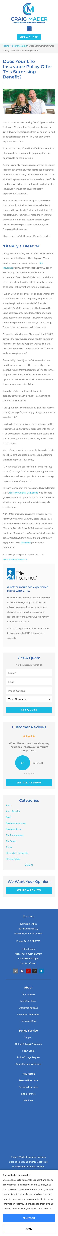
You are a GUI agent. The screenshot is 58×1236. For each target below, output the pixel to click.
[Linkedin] (41, 971)
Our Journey (28, 994)
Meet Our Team (28, 1000)
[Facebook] (22, 971)
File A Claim (28, 1050)
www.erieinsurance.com (15, 559)
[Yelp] (28, 971)
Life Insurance (28, 1093)
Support (28, 1037)
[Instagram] (34, 971)
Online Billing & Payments (28, 1043)
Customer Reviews (28, 1007)
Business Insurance (28, 1086)
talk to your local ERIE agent (23, 492)
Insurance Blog (19, 45)
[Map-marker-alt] (15, 971)
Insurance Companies (28, 1014)
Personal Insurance (28, 1080)
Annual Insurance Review (28, 1063)
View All (29, 864)
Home (6, 45)
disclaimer (26, 542)
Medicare (28, 1100)
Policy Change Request (28, 1057)
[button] (29, 28)
